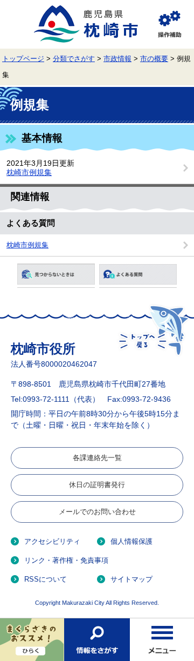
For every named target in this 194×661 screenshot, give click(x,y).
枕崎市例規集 (29, 172)
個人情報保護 (131, 541)
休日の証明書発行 (97, 485)
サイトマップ (131, 579)
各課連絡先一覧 (97, 458)
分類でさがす (74, 59)
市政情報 (117, 59)
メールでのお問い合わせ (97, 512)
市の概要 (154, 59)
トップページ (23, 59)
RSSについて (45, 579)
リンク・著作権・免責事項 (66, 560)
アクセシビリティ (52, 541)
